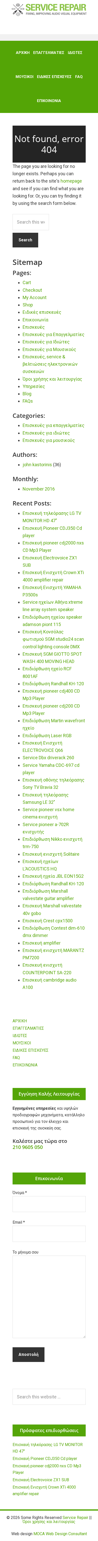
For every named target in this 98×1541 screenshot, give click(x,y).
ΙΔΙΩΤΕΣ (20, 1035)
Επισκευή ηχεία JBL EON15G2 (53, 876)
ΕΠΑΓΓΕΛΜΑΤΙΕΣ (28, 1028)
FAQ (16, 1057)
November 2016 (39, 489)
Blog (27, 393)
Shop (28, 304)
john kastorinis (37, 464)
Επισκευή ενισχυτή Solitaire (51, 854)
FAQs (28, 401)
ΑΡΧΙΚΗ (20, 1021)
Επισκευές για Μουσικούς (49, 349)
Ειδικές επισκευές (42, 312)
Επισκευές (34, 327)
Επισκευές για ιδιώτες (46, 433)
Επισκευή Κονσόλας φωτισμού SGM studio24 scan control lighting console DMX (53, 639)
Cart (27, 282)
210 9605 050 (28, 1147)
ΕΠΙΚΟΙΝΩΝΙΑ (25, 1065)
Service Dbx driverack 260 (48, 757)
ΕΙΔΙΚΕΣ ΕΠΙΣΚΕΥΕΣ (30, 1050)
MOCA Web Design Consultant (60, 1533)
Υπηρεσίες (34, 386)
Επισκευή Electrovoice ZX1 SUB (41, 1479)
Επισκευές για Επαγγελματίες (53, 334)
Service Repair (49, 9)
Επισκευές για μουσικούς (49, 440)
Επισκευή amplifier (42, 943)
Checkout (32, 290)
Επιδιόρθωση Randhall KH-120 (53, 683)
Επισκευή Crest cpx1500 (48, 920)
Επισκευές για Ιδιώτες (46, 341)
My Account (34, 297)
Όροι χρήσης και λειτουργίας (52, 379)
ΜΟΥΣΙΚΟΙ (22, 1043)
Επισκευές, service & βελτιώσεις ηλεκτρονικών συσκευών (50, 364)
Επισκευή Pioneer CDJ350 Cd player (45, 1458)
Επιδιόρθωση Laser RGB (47, 735)
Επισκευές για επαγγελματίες (53, 425)
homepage (71, 181)
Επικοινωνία (35, 319)
